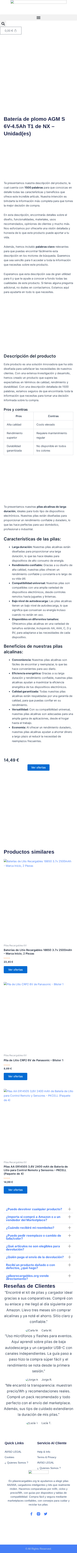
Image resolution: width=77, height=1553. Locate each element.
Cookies (9, 1457)
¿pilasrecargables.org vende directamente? (27, 1277)
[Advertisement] (38, 74)
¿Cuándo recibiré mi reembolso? (30, 1228)
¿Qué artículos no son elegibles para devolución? (33, 1247)
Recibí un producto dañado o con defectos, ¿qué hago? (30, 1266)
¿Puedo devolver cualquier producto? (34, 1209)
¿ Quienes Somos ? (49, 1468)
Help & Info (43, 1451)
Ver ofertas (38, 767)
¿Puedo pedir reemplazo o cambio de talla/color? (33, 1237)
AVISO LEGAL (45, 1462)
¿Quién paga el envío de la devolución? (35, 1257)
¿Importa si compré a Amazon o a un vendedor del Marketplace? (33, 1218)
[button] (38, 17)
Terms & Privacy (46, 1457)
